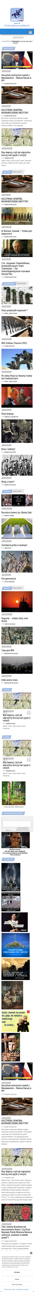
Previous (5, 713)
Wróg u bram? (7, 481)
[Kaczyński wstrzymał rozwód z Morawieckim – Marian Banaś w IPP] (17, 57)
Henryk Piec (8, 548)
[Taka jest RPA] (17, 635)
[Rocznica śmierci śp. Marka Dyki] (17, 500)
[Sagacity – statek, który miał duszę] (17, 601)
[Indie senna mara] (17, 665)
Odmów (17, 1279)
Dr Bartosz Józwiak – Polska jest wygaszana (16, 232)
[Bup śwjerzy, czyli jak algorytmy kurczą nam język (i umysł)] (17, 137)
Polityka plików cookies (9, 1289)
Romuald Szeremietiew (11, 417)
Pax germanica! (8, 578)
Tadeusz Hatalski (10, 624)
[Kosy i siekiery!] (17, 431)
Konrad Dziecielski (10, 452)
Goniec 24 (17, 23)
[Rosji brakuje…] (17, 396)
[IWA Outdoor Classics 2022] (17, 326)
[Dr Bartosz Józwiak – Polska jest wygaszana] (17, 216)
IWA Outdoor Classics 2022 (14, 343)
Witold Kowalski (9, 582)
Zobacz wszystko (17, 172)
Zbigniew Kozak (9, 158)
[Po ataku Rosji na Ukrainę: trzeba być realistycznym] (17, 359)
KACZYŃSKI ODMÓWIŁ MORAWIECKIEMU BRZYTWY (14, 111)
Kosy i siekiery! (8, 449)
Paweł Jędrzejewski (11, 313)
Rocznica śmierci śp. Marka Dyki (16, 512)
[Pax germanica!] (17, 562)
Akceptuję (17, 1274)
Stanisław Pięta (9, 346)
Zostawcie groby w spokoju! (14, 545)
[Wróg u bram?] (17, 465)
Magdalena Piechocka (11, 653)
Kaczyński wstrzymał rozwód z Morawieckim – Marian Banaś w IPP (16, 78)
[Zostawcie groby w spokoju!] (17, 528)
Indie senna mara (9, 680)
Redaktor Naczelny (10, 83)
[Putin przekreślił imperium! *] (17, 295)
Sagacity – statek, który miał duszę (14, 619)
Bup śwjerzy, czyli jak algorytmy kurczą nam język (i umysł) (16, 42)
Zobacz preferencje (17, 1284)
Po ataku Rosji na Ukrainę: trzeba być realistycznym (16, 377)
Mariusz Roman (9, 515)
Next (29, 713)
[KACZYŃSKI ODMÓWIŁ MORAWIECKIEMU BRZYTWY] (17, 95)
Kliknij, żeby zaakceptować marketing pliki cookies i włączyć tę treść (17, 824)
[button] (31, 1253)
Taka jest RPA (7, 650)
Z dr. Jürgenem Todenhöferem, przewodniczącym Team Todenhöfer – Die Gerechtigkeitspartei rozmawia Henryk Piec (15, 268)
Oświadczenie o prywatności (22, 1289)
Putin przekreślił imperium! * (14, 310)
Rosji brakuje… (8, 413)
